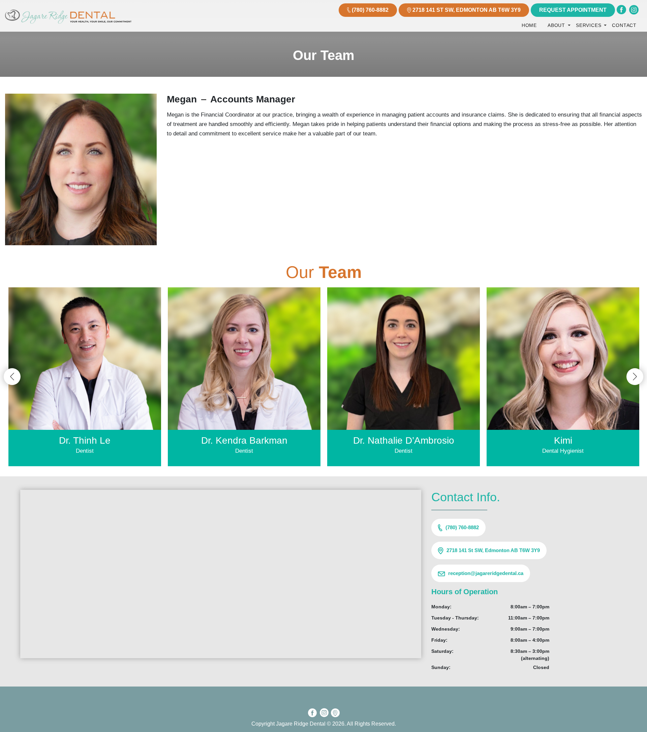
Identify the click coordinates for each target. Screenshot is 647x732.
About (556, 25)
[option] (84, 376)
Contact (624, 25)
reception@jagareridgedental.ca (485, 573)
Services (588, 25)
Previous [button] (12, 376)
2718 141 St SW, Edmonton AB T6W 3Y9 (466, 10)
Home (529, 25)
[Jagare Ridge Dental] (68, 26)
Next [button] (634, 376)
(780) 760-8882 (370, 10)
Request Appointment (573, 10)
